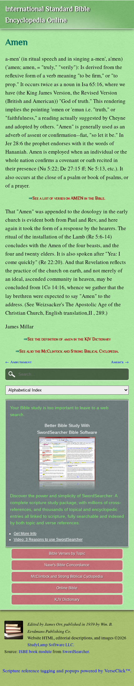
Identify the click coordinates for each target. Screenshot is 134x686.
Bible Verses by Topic (67, 553)
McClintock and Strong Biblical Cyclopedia (67, 576)
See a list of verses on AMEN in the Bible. (68, 198)
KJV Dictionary (67, 599)
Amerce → (120, 361)
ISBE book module (35, 651)
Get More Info (25, 533)
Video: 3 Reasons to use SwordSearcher (48, 539)
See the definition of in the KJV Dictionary (69, 339)
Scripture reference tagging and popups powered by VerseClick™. (67, 670)
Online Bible (66, 588)
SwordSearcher (75, 651)
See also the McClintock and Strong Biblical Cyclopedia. (69, 351)
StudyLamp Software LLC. (50, 644)
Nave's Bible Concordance (66, 565)
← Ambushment (18, 361)
